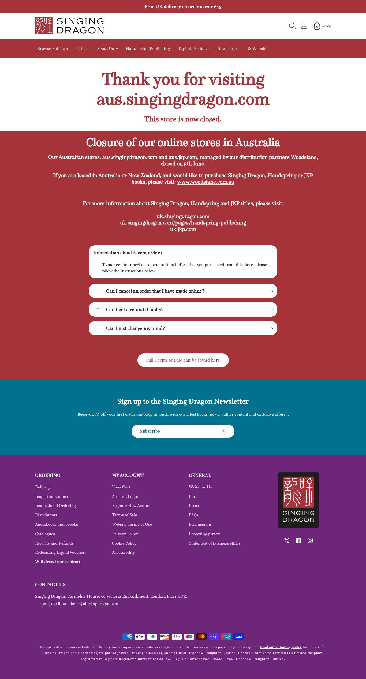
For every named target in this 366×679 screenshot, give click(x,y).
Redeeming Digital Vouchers (61, 552)
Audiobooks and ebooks (56, 524)
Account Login (125, 496)
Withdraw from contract (57, 561)
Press (194, 505)
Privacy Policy (125, 533)
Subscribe (150, 431)
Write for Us (200, 487)
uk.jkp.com (183, 228)
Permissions (200, 524)
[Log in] (304, 25)
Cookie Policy (124, 543)
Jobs (193, 496)
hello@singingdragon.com (95, 603)
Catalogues (45, 533)
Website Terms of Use (132, 524)
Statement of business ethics (215, 543)
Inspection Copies (51, 496)
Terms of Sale (124, 514)
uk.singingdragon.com (183, 216)
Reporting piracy (204, 533)
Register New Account (132, 505)
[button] (292, 25)
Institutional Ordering (55, 505)
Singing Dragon (246, 175)
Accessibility (123, 552)
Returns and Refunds (54, 543)
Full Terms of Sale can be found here (183, 360)
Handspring (282, 175)
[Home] (69, 25)
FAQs (194, 514)
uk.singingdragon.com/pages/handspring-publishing (183, 222)
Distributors (46, 514)
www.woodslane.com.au (205, 181)
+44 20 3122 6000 (51, 603)
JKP (308, 175)
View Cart (121, 487)
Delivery (42, 487)
